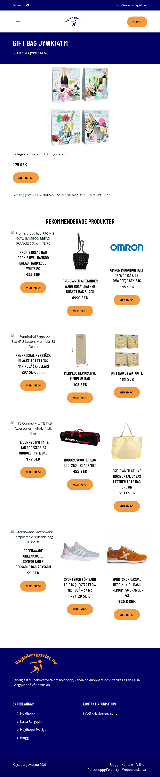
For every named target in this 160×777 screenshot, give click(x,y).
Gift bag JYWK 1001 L (127, 373)
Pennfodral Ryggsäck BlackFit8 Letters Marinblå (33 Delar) (33, 360)
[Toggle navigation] (18, 21)
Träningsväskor (55, 154)
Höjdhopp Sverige (33, 729)
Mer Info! (25, 178)
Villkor (141, 764)
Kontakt (127, 764)
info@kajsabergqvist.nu (131, 5)
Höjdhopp (27, 713)
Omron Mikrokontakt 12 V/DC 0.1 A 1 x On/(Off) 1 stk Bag (127, 275)
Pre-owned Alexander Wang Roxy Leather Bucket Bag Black (80, 286)
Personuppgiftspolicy (103, 769)
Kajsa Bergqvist (31, 721)
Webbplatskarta (134, 769)
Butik (137, 22)
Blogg (24, 738)
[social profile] (28, 5)
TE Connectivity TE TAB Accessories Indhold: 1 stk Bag (33, 447)
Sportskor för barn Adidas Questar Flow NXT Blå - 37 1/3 (80, 584)
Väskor (36, 154)
